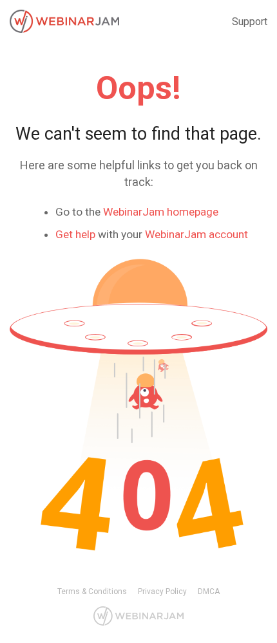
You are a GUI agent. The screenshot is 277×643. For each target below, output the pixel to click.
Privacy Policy (162, 591)
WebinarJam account (196, 234)
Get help (75, 234)
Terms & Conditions (92, 591)
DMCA (209, 591)
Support (249, 21)
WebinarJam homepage (160, 211)
